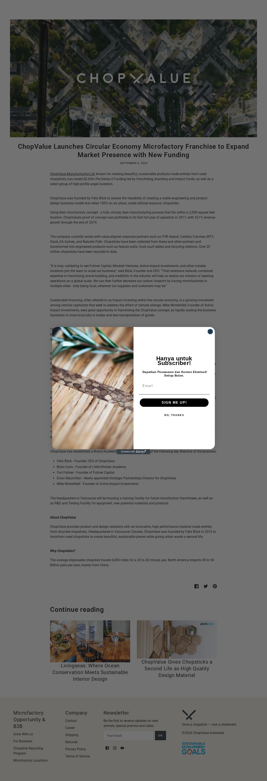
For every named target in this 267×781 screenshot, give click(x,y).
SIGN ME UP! (174, 402)
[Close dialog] (210, 331)
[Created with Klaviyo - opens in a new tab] (133, 451)
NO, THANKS (174, 415)
